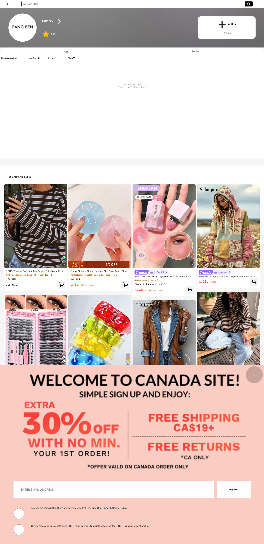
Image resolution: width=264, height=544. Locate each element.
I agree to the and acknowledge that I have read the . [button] (78, 508)
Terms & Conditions (53, 508)
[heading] (115, 21)
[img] (99, 264)
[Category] (14, 4)
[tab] (65, 51)
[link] (23, 28)
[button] (7, 4)
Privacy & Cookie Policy (114, 508)
